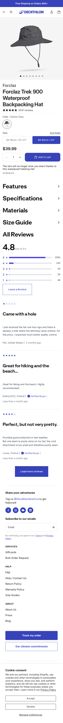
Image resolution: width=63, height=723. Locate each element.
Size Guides (12, 595)
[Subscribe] (53, 527)
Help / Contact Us (15, 578)
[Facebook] (8, 510)
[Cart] (59, 12)
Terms (38, 535)
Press (8, 615)
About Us (10, 609)
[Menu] (4, 12)
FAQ (7, 572)
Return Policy (13, 583)
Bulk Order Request (17, 557)
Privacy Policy (48, 689)
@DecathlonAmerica (26, 499)
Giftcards (10, 552)
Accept (31, 698)
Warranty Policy (14, 589)
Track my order (31, 635)
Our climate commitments (31, 646)
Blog (8, 620)
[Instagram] (15, 510)
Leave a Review (17, 289)
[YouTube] (23, 510)
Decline (31, 706)
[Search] (11, 12)
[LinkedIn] (30, 510)
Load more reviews (31, 471)
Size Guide (55, 133)
